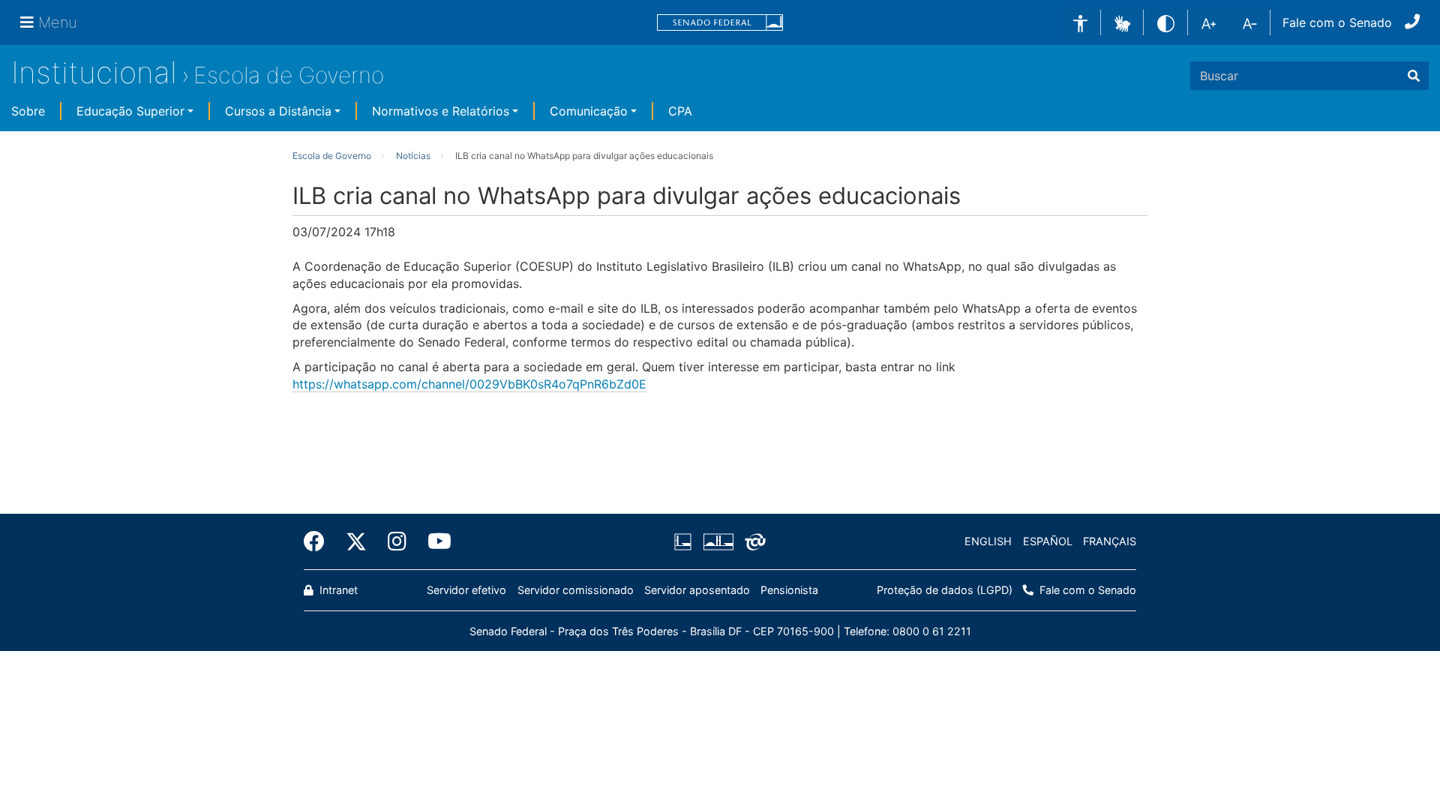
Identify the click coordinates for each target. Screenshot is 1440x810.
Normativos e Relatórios (440, 111)
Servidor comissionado (576, 590)
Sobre (28, 111)
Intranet (337, 590)
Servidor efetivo (466, 590)
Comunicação (589, 111)
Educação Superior (130, 111)
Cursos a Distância (278, 111)
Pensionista (789, 590)
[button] (1122, 21)
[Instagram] (397, 541)
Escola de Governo (289, 75)
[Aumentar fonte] (1208, 22)
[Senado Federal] (720, 23)
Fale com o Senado (1337, 22)
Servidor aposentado (697, 590)
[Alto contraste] (1166, 22)
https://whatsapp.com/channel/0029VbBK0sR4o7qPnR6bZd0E (469, 384)
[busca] (1414, 75)
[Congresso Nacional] (718, 541)
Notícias (413, 155)
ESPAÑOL (1047, 541)
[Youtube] (434, 541)
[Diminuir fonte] (1249, 22)
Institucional (94, 72)
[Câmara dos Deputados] (685, 541)
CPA (680, 111)
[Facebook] (319, 541)
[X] (356, 541)
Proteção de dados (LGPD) (944, 590)
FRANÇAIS (1109, 541)
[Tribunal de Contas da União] (753, 541)
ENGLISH (988, 541)
